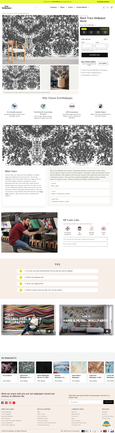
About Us (74, 412)
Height (97, 42)
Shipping (104, 412)
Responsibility (76, 414)
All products (10, 13)
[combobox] (26, 7)
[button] (28, 320)
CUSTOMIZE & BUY (94, 55)
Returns (104, 414)
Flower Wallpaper (6, 412)
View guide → (104, 70)
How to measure (90, 50)
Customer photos (103, 1)
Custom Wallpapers (7, 422)
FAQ (38, 412)
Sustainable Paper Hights (79, 422)
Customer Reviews (42, 420)
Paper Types (41, 414)
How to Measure (42, 416)
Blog (73, 418)
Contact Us (75, 416)
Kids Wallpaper (5, 418)
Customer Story (76, 425)
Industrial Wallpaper (7, 416)
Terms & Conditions (108, 416)
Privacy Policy (106, 418)
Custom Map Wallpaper (8, 425)
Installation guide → (96, 72)
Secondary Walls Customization (46, 422)
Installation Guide (42, 418)
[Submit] (35, 7)
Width (83, 42)
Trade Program (76, 420)
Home (3, 13)
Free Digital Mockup (43, 425)
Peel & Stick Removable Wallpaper (11, 420)
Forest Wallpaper (6, 414)
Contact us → (95, 75)
